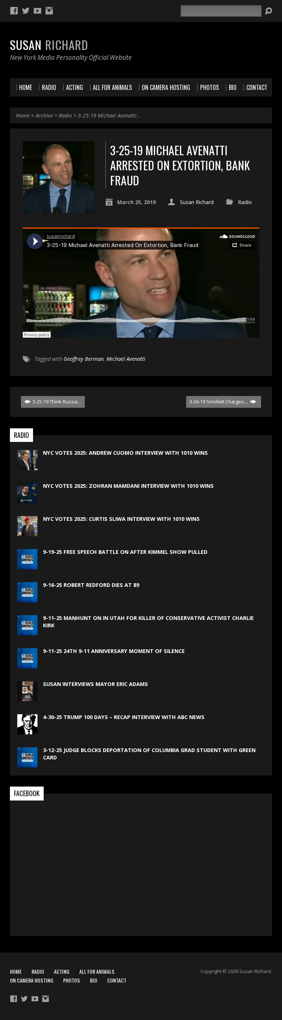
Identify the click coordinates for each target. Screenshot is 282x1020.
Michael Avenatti (125, 358)
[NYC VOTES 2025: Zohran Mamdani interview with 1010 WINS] (27, 499)
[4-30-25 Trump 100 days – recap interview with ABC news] (27, 730)
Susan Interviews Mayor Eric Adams (95, 683)
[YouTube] (37, 10)
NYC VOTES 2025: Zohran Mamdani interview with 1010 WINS (128, 485)
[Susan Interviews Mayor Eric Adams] (27, 697)
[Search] (268, 11)
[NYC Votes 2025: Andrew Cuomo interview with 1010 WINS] (27, 466)
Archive (44, 115)
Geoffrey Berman (84, 358)
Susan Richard (197, 202)
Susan (49, 44)
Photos (71, 980)
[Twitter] (25, 10)
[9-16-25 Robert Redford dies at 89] (27, 598)
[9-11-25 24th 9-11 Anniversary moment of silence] (27, 664)
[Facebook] (14, 10)
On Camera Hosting (31, 980)
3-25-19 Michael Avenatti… (109, 115)
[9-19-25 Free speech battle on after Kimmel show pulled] (27, 565)
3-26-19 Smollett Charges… (219, 401)
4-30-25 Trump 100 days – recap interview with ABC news (124, 717)
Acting (61, 971)
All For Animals (97, 971)
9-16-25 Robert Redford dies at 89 (91, 584)
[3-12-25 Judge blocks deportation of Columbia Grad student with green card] (27, 763)
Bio (93, 980)
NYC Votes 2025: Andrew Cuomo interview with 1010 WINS (125, 452)
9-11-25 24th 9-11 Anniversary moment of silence (114, 650)
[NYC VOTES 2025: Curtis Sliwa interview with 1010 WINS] (27, 532)
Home (23, 115)
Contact (116, 980)
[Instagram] (49, 10)
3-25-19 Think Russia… (57, 401)
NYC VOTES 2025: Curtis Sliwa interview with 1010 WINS (121, 518)
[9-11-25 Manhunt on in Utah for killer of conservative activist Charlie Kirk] (27, 631)
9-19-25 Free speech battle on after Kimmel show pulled (125, 551)
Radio (65, 115)
